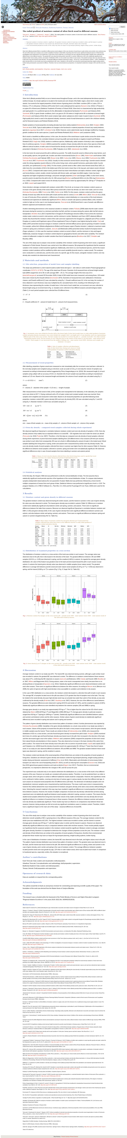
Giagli (35, 141)
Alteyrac (78, 158)
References (6, 42)
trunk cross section (66, 69)
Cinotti (76, 194)
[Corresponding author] (34, 27)
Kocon (78, 155)
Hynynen (84, 106)
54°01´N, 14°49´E (37, 270)
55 (32, 24)
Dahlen (57, 192)
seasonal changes (55, 69)
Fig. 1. (25, 333)
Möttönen (77, 132)
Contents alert (112, 49)
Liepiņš (31, 183)
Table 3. (37, 520)
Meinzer (90, 686)
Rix (57, 762)
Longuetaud (33, 130)
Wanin (33, 712)
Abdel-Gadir (89, 155)
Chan (59, 760)
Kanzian (91, 762)
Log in (110, 43)
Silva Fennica (26, 24)
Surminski (26, 113)
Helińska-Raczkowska (30, 158)
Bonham (68, 178)
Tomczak (26, 127)
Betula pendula (30, 69)
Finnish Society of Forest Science (69, 1136)
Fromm (44, 192)
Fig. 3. (25, 663)
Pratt (38, 436)
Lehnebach (48, 130)
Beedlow (34, 214)
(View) (30, 72)
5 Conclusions (6, 35)
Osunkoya (58, 700)
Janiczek (55, 229)
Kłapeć (66, 765)
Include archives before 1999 (117, 33)
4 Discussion (6, 34)
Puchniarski (84, 111)
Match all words (114, 30)
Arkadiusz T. (33, 34)
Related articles (113, 61)
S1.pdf (24, 90)
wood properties (39, 69)
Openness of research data (9, 38)
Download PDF (52, 80)
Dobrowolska (81, 125)
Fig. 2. (25, 615)
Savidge (44, 165)
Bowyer (53, 158)
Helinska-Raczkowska (45, 149)
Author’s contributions (8, 37)
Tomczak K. (26, 34)
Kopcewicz (47, 684)
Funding (5, 41)
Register (111, 37)
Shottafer (94, 236)
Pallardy (77, 208)
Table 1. (49, 346)
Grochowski (54, 278)
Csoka (66, 158)
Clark (99, 221)
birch (24, 69)
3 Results (5, 33)
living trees (47, 69)
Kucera (25, 170)
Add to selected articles (100, 24)
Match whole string (115, 32)
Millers (85, 194)
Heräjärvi (97, 125)
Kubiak (83, 679)
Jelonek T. (47, 34)
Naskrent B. (40, 34)
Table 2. (34, 456)
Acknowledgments (7, 40)
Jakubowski (75, 149)
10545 (42, 24)
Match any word (114, 28)
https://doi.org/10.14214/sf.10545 (47, 36)
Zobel (75, 175)
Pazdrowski (93, 158)
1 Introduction (6, 30)
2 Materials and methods (9, 31)
